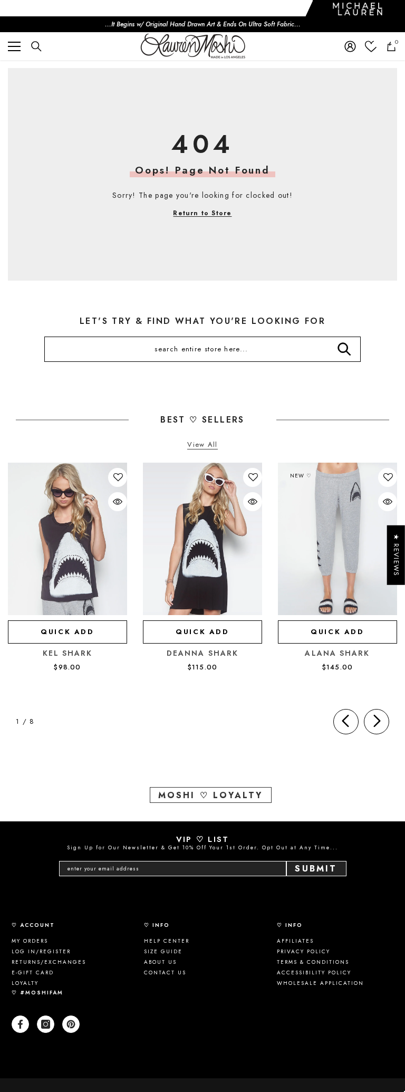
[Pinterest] (71, 1024)
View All (202, 444)
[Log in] (350, 46)
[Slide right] (376, 721)
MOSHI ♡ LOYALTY (210, 795)
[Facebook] (20, 1024)
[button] (118, 477)
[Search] (36, 46)
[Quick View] (117, 501)
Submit (316, 869)
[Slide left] (346, 721)
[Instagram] (45, 1024)
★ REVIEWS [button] (396, 555)
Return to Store (202, 213)
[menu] (14, 46)
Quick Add (67, 632)
